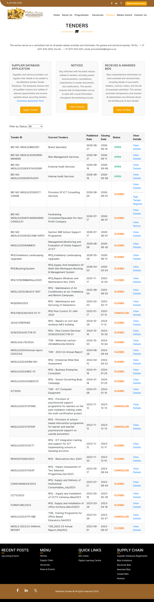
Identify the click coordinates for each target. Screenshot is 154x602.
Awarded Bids (124, 569)
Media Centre (124, 15)
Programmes (82, 15)
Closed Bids (123, 574)
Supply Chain (46, 560)
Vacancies (98, 15)
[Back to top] (148, 591)
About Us (67, 15)
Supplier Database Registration (132, 556)
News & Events (47, 569)
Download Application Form (30, 101)
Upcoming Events (10, 556)
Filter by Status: (18, 126)
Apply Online (30, 109)
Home (57, 15)
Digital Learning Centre (136, 3)
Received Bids (124, 565)
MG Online (84, 556)
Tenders (110, 15)
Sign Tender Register (137, 200)
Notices (121, 578)
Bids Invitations (124, 560)
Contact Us (140, 15)
